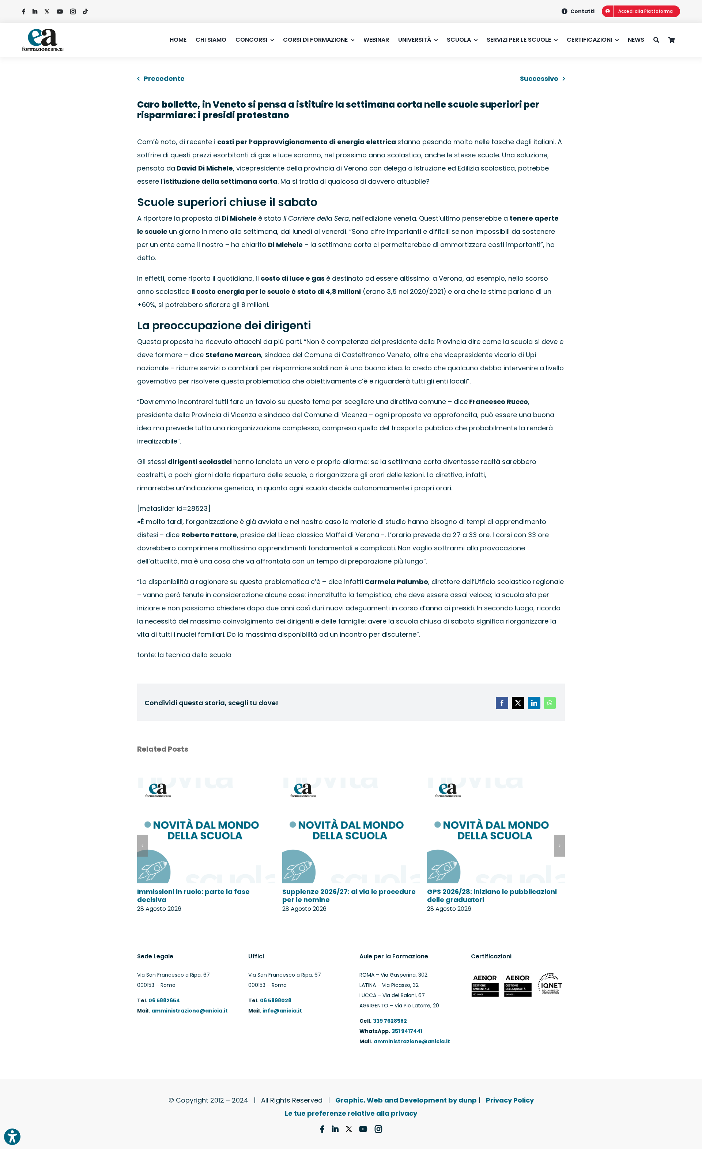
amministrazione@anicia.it (189, 1010)
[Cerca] (660, 40)
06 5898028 (275, 1000)
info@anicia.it (282, 1010)
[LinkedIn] (534, 703)
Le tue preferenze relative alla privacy (351, 1113)
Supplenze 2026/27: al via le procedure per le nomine (349, 895)
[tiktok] (85, 11)
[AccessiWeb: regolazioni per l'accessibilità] (12, 1136)
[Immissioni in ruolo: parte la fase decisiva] (206, 782)
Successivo (539, 78)
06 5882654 (163, 1000)
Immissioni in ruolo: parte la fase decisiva (193, 895)
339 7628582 (390, 1021)
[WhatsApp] (550, 703)
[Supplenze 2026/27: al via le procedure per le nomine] (351, 782)
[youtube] (60, 11)
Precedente (164, 78)
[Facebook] (502, 703)
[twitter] (47, 11)
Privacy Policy (510, 1100)
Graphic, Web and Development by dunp (406, 1100)
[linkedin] (35, 11)
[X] (518, 703)
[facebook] (23, 11)
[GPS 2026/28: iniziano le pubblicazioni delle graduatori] (496, 782)
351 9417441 (407, 1031)
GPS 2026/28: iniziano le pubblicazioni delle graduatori (492, 895)
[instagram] (73, 11)
